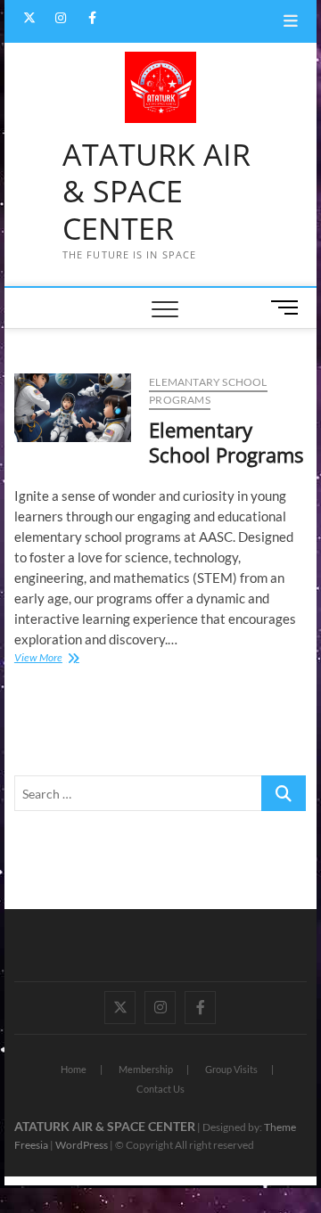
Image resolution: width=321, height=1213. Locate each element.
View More (62, 659)
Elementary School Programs (226, 442)
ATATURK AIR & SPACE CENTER (156, 192)
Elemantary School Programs (208, 390)
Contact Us (160, 1088)
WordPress (81, 1145)
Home (73, 1069)
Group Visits (231, 1069)
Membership (146, 1069)
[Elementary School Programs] (72, 407)
